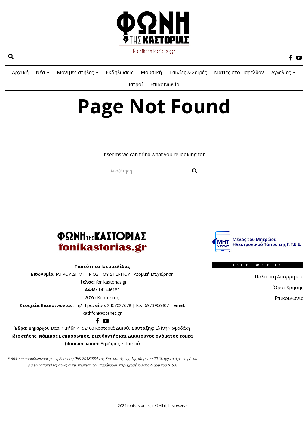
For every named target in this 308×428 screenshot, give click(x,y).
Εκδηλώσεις (120, 72)
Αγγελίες (281, 72)
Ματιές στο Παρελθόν (239, 72)
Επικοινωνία (164, 84)
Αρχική (20, 72)
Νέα (40, 72)
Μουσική (151, 72)
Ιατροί (136, 84)
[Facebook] (290, 57)
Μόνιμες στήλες (75, 72)
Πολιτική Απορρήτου (279, 276)
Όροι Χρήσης (288, 287)
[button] (195, 171)
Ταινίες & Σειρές (188, 72)
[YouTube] (298, 57)
